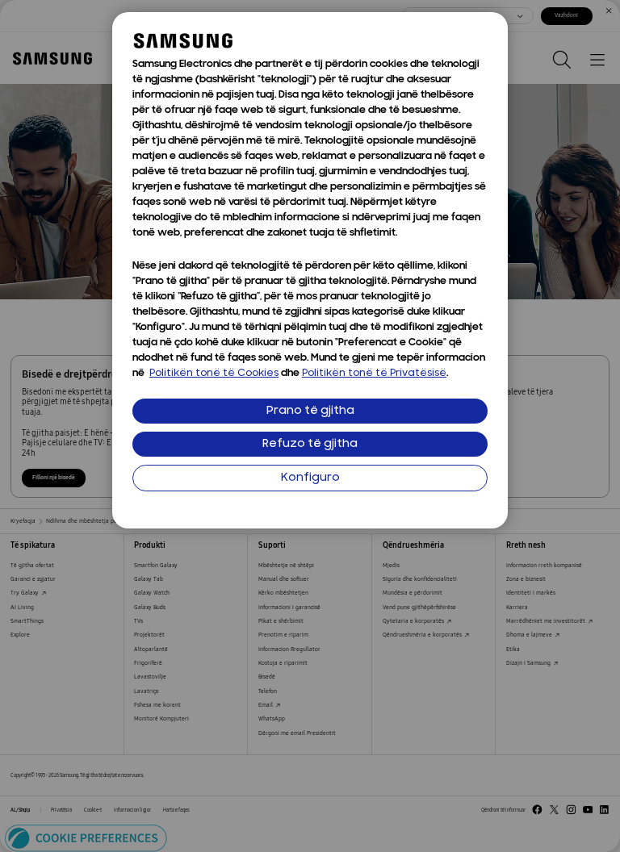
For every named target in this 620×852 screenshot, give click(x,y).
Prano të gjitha (310, 411)
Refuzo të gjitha (310, 444)
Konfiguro (310, 478)
